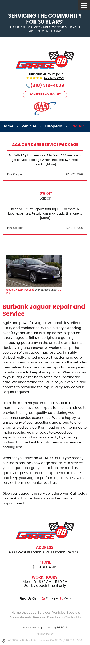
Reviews (39, 617)
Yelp (67, 598)
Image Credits (31, 627)
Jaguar (77, 126)
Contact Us (73, 617)
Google (52, 598)
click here (42, 27)
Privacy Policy (45, 633)
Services (44, 612)
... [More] (49, 164)
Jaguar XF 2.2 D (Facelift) (20, 290)
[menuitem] (16, 612)
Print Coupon (15, 174)
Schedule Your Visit (45, 94)
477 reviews (54, 78)
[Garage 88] (45, 59)
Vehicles (29, 126)
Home (8, 126)
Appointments (21, 617)
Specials (73, 612)
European (53, 126)
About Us (29, 612)
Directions (55, 617)
